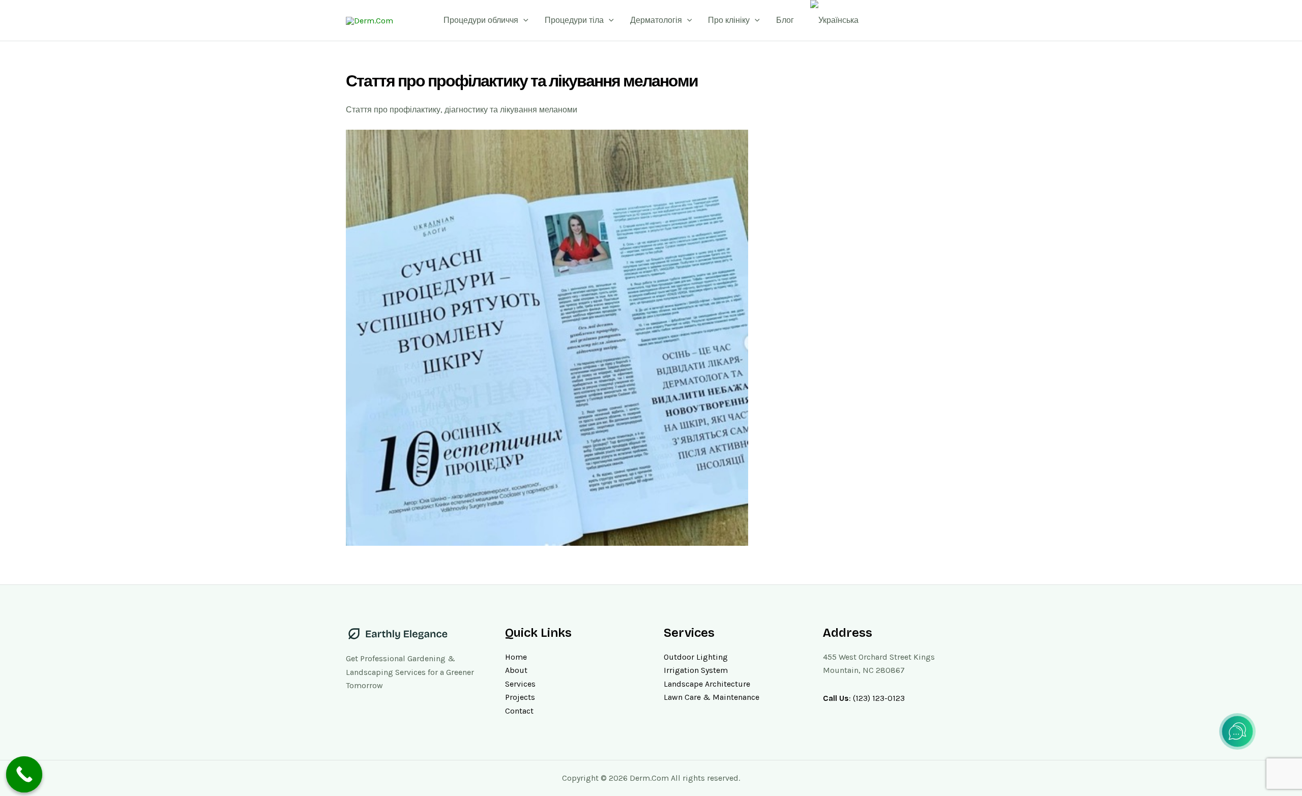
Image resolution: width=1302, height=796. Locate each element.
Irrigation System (696, 670)
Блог (785, 20)
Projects (520, 697)
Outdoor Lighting (696, 657)
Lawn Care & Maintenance (711, 697)
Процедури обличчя (480, 20)
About (516, 670)
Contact (519, 711)
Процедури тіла (574, 20)
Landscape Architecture (707, 684)
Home (516, 657)
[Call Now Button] (24, 774)
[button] (523, 20)
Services (520, 684)
